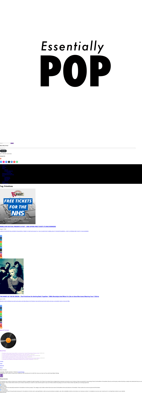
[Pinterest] (1, 256)
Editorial (6, 169)
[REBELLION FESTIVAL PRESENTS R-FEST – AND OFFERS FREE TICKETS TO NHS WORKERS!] (18, 223)
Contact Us (4, 164)
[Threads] (1, 250)
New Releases (7, 178)
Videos (3, 182)
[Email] (1, 246)
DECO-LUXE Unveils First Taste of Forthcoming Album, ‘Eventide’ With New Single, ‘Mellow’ (21, 358)
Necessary (3, 385)
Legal (3, 166)
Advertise (2, 365)
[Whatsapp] (1, 244)
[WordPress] (1, 252)
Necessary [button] (2, 383)
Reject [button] (54, 373)
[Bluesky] (1, 248)
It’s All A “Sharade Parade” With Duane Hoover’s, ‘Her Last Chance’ (16, 354)
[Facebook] (1, 236)
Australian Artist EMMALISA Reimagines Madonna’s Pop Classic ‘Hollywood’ (17, 359)
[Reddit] (1, 242)
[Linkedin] (1, 240)
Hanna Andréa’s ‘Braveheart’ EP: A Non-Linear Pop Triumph (14, 356)
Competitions (7, 177)
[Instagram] (1, 254)
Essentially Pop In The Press (8, 174)
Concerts (6, 180)
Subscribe (3, 151)
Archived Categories (8, 171)
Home (3, 168)
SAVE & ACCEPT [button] (3, 392)
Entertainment (5, 183)
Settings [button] (57, 373)
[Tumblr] (1, 238)
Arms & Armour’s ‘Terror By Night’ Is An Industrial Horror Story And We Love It (18, 355)
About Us (4, 167)
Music (3, 175)
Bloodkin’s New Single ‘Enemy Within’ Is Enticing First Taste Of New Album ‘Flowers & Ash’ (20, 353)
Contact (1, 361)
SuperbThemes (21, 372)
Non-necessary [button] (3, 388)
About (1, 367)
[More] (1, 257)
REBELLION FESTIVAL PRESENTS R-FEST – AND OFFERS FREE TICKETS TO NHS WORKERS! (28, 226)
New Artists (6, 179)
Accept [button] (51, 373)
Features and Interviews (7, 173)
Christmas (9, 172)
